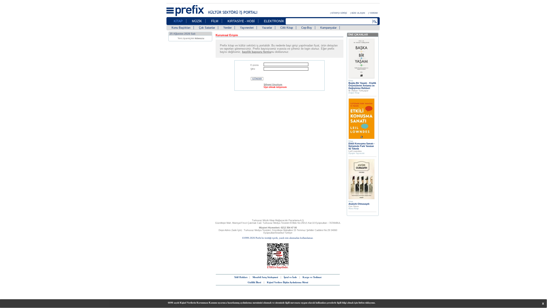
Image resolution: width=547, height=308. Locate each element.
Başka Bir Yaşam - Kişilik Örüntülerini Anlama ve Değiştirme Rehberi (362, 85)
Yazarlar (267, 27)
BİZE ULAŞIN (358, 13)
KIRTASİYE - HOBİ (241, 21)
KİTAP (178, 21)
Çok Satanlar (207, 27)
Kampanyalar (328, 27)
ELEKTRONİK (274, 21)
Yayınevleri (247, 27)
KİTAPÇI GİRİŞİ (339, 13)
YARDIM (373, 13)
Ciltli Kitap (286, 27)
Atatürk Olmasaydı (358, 204)
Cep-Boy (306, 27)
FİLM (214, 21)
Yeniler (227, 27)
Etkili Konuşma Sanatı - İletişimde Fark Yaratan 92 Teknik (361, 146)
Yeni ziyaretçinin (191, 38)
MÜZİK (197, 21)
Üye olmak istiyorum (275, 87)
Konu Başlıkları (181, 27)
